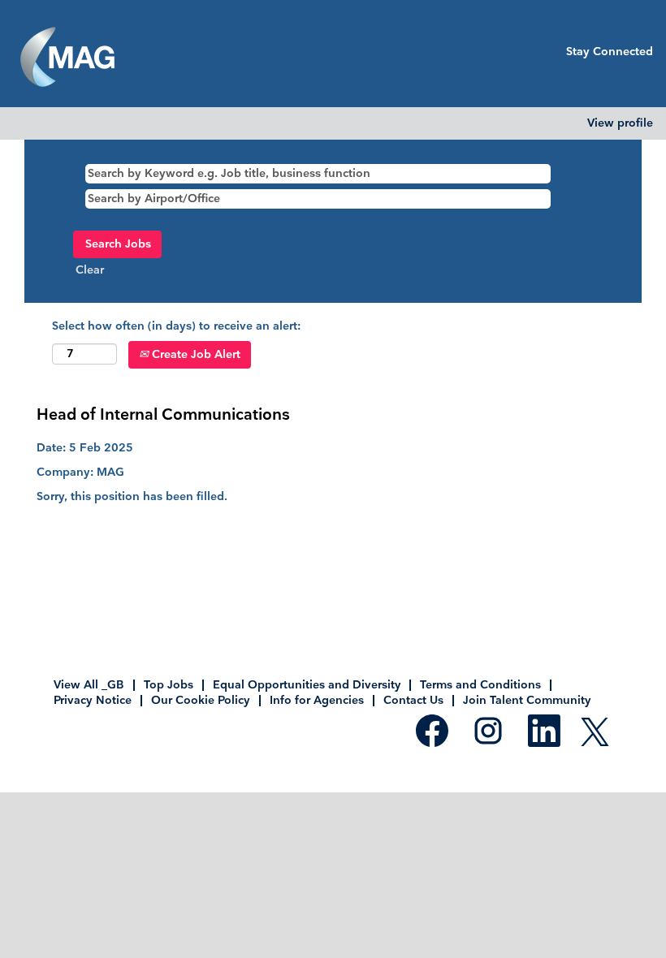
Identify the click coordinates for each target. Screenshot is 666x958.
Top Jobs (168, 685)
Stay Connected (609, 51)
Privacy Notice (93, 700)
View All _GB (89, 685)
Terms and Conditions (480, 685)
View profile (620, 123)
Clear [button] (90, 270)
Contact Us (413, 700)
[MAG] (67, 57)
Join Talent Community (526, 700)
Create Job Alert (194, 354)
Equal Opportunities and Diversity (306, 685)
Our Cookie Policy (200, 700)
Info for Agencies (317, 700)
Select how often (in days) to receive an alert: (176, 326)
